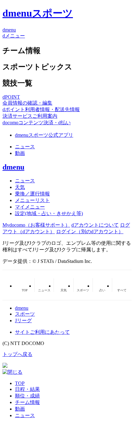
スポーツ (25, 314)
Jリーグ (23, 320)
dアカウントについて (95, 225)
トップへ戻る (17, 354)
